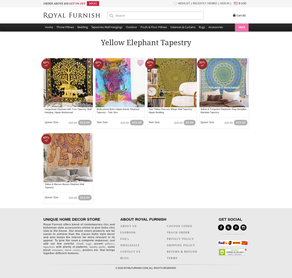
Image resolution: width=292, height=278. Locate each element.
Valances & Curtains (182, 27)
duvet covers (73, 250)
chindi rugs (83, 243)
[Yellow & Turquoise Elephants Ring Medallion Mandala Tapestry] (224, 82)
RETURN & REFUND (182, 251)
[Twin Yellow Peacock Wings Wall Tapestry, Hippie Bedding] (172, 82)
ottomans (57, 250)
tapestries (49, 246)
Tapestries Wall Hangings (106, 27)
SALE (242, 27)
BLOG (124, 258)
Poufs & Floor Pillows (153, 27)
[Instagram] (243, 227)
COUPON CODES (179, 226)
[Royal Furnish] (75, 15)
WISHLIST (184, 3)
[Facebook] (221, 227)
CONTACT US (130, 251)
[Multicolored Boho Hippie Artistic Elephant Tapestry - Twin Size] (120, 82)
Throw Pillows (65, 27)
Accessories (215, 27)
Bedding (82, 27)
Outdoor (131, 27)
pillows (109, 243)
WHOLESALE (130, 245)
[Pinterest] (236, 227)
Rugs (202, 27)
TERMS (172, 258)
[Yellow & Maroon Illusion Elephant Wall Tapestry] (68, 157)
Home (49, 27)
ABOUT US (128, 226)
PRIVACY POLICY (180, 238)
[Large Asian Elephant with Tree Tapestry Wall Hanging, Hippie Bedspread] (68, 82)
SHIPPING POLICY (181, 245)
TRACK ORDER (178, 232)
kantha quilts (98, 246)
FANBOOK (128, 232)
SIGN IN (224, 3)
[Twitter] (229, 227)
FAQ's (124, 238)
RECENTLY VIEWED (205, 3)
